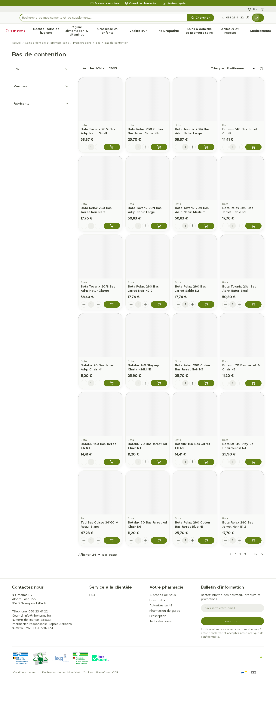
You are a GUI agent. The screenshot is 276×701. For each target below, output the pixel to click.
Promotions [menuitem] (17, 31)
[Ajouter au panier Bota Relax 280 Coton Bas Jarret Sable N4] (159, 147)
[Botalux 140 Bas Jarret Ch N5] (194, 414)
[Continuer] (261, 554)
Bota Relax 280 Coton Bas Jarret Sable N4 (145, 131)
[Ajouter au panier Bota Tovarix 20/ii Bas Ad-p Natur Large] (206, 147)
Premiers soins (82, 43)
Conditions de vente (26, 672)
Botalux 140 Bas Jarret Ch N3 (98, 446)
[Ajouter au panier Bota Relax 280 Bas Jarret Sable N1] (253, 226)
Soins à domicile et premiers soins (47, 43)
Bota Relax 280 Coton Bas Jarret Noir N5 (192, 367)
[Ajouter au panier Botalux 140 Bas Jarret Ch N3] (112, 462)
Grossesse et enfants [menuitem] (110, 31)
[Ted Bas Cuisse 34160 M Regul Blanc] (100, 492)
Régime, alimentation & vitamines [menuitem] (78, 31)
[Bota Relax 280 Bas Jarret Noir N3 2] (100, 178)
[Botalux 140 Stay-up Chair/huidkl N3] (147, 335)
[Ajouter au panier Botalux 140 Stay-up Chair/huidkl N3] (159, 383)
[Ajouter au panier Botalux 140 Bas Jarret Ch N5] (206, 462)
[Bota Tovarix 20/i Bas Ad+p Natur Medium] (194, 178)
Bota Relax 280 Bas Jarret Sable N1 (237, 210)
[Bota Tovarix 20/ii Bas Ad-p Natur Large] (194, 99)
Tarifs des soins (160, 621)
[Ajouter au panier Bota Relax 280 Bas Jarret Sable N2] (206, 304)
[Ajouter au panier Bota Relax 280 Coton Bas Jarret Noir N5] (206, 383)
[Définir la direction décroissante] (261, 68)
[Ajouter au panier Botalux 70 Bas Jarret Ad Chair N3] (159, 462)
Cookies (88, 672)
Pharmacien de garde (164, 611)
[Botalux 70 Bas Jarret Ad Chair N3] (147, 414)
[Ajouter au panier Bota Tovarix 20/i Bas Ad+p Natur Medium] (206, 226)
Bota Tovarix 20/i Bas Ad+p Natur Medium (192, 210)
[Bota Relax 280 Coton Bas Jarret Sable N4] (147, 99)
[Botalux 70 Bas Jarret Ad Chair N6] (147, 492)
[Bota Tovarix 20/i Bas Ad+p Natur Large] (147, 178)
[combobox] (103, 17)
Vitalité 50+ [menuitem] (141, 32)
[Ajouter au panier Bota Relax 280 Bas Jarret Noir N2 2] (159, 304)
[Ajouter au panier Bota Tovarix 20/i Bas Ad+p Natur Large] (159, 226)
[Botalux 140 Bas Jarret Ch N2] (242, 99)
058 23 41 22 (38, 611)
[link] (231, 554)
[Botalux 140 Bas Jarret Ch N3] (100, 414)
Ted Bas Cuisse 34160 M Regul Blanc (99, 524)
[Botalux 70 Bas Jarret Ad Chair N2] (242, 335)
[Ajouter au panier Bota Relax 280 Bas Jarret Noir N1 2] (253, 540)
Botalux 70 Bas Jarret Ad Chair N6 (147, 524)
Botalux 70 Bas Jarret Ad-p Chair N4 (98, 367)
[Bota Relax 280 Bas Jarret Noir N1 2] (242, 492)
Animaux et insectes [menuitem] (233, 31)
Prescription (157, 616)
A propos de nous (162, 595)
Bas (98, 43)
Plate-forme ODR (107, 672)
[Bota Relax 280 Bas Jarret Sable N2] (194, 256)
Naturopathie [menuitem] (171, 32)
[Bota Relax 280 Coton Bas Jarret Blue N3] (194, 492)
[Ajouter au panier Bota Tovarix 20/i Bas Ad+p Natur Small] (253, 304)
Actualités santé (160, 605)
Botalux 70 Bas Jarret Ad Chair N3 (147, 446)
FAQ (92, 595)
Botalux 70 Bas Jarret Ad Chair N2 (241, 367)
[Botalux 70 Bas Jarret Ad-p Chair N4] (100, 335)
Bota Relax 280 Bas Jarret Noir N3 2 (96, 210)
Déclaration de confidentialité (61, 672)
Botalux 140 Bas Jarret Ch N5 (192, 446)
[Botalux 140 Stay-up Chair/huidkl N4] (242, 414)
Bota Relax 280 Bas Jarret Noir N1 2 (237, 524)
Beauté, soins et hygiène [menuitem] (47, 31)
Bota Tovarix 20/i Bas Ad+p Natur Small (239, 288)
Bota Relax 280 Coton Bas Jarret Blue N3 (192, 524)
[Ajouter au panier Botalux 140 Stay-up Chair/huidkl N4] (253, 462)
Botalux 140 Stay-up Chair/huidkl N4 (237, 446)
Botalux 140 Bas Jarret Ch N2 (239, 131)
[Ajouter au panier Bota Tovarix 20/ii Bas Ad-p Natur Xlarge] (112, 304)
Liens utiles (157, 600)
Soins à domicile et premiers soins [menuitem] (200, 31)
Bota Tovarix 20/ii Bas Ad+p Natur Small (98, 131)
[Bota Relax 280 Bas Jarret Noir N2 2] (147, 256)
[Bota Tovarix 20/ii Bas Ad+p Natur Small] (100, 99)
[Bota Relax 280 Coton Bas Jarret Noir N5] (194, 335)
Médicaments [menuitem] (263, 32)
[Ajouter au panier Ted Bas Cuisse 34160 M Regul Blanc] (112, 540)
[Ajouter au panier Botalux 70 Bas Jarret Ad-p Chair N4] (112, 383)
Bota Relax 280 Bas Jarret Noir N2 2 (143, 288)
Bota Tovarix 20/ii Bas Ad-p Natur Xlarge (98, 288)
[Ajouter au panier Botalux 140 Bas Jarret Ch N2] (253, 147)
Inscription (232, 621)
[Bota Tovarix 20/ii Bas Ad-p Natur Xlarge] (100, 256)
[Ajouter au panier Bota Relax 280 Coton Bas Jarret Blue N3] (206, 540)
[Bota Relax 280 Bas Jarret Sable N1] (242, 178)
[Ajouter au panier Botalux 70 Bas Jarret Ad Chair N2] (253, 383)
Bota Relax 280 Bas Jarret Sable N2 (190, 288)
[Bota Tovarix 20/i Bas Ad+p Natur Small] (242, 256)
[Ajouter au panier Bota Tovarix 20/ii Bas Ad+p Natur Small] (112, 147)
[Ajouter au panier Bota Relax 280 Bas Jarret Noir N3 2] (112, 226)
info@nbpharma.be (38, 615)
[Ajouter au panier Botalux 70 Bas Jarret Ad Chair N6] (159, 540)
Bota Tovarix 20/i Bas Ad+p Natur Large (144, 210)
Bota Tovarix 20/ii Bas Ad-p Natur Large (192, 131)
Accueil (16, 43)
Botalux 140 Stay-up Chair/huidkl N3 (143, 367)
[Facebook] (261, 658)
